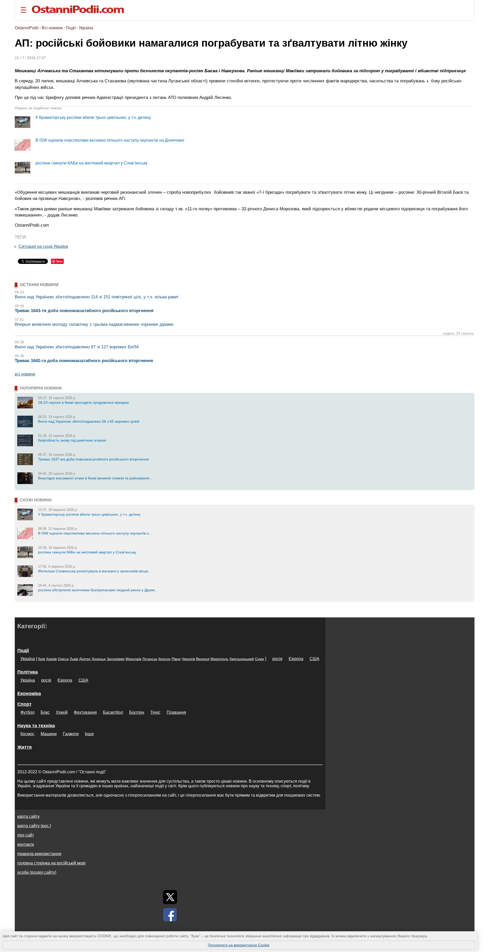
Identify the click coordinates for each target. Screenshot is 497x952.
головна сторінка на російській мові (51, 863)
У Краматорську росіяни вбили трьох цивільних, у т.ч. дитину (93, 117)
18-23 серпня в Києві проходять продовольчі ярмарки (83, 402)
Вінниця (202, 659)
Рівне (176, 659)
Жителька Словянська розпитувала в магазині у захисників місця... (94, 571)
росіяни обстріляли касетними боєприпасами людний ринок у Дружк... (98, 590)
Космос (27, 734)
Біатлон (136, 712)
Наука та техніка (36, 725)
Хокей (62, 712)
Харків (51, 659)
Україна (86, 28)
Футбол (27, 712)
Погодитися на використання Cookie (238, 945)
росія (277, 659)
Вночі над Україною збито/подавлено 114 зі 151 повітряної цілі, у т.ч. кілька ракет (97, 296)
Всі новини (52, 28)
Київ (41, 659)
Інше (89, 734)
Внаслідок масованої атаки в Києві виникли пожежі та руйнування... (95, 478)
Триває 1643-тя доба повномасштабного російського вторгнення (84, 310)
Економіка (29, 693)
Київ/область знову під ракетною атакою (72, 440)
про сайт (25, 835)
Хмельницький (241, 659)
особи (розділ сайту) (36, 872)
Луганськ (149, 659)
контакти (25, 844)
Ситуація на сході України (43, 246)
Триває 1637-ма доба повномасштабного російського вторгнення (93, 459)
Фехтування (85, 712)
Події (71, 28)
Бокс (45, 712)
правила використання (39, 854)
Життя (24, 747)
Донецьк (99, 659)
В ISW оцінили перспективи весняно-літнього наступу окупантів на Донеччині (109, 140)
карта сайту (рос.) (34, 826)
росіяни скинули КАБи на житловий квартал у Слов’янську (91, 163)
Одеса (63, 659)
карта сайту (28, 816)
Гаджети (71, 734)
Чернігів (188, 659)
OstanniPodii (27, 28)
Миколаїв (133, 659)
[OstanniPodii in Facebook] (170, 914)
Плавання (176, 712)
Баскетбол (113, 712)
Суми (259, 659)
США (314, 659)
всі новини (25, 374)
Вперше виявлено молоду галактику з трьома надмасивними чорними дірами (94, 324)
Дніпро (85, 659)
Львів (74, 659)
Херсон (164, 659)
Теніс (155, 712)
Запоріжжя (116, 659)
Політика (27, 672)
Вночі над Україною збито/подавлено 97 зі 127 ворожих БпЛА (77, 346)
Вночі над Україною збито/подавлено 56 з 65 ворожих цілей (88, 421)
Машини (49, 734)
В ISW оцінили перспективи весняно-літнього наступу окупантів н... (95, 533)
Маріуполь (219, 659)
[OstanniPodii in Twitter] (170, 897)
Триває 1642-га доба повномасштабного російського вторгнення (84, 360)
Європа (296, 659)
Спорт (24, 704)
